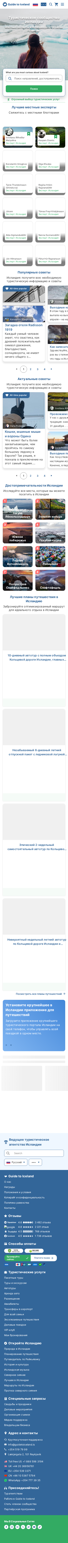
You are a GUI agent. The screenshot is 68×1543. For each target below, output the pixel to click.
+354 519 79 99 (17, 1449)
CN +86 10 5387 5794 (21, 1475)
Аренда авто (12, 1293)
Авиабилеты (11, 1303)
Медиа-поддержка (15, 1419)
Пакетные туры (13, 1277)
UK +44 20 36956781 (21, 1466)
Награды (9, 1186)
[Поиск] (50, 4)
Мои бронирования (15, 1335)
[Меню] (62, 4)
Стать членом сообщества (20, 1503)
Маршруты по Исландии (19, 1385)
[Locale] (35, 4)
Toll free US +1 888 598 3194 (25, 1461)
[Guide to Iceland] (16, 4)
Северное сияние (14, 1374)
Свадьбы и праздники (17, 1404)
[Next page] (51, 369)
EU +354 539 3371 (19, 1470)
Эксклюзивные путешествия (21, 1319)
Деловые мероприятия (18, 1409)
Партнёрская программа (19, 1509)
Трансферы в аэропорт (18, 1309)
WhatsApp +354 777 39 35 (24, 1480)
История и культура (16, 1364)
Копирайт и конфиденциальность (24, 1197)
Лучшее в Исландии (16, 1380)
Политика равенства (16, 1202)
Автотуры (10, 1288)
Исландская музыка (16, 1369)
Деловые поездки (15, 1324)
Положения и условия (17, 1192)
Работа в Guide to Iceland (19, 1498)
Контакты (10, 1207)
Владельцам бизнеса (17, 1425)
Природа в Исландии (17, 1348)
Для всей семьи (14, 1314)
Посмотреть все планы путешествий (39, 993)
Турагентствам (13, 1493)
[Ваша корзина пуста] (56, 4)
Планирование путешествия (21, 1353)
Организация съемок (17, 1414)
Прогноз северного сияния (20, 1390)
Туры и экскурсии (15, 1282)
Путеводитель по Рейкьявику (22, 1359)
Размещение (12, 1298)
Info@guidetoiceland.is (21, 1444)
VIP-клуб (9, 1329)
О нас (7, 1181)
